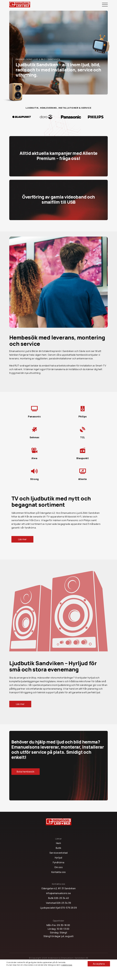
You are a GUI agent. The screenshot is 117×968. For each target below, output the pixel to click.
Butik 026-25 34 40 (58, 898)
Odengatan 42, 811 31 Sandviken (58, 888)
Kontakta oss (58, 872)
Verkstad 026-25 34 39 (58, 902)
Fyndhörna (58, 862)
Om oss (58, 867)
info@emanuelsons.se (58, 893)
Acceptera (99, 963)
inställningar (66, 965)
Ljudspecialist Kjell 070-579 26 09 (58, 907)
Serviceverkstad (59, 852)
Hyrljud (58, 857)
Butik (58, 848)
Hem (58, 843)
